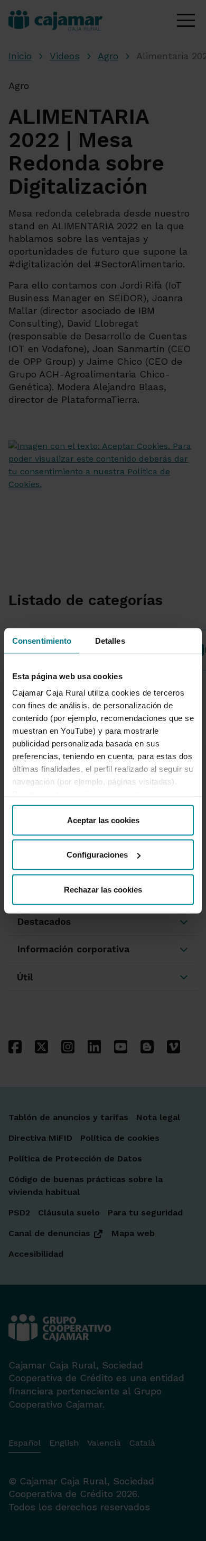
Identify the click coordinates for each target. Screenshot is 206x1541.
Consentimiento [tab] (41, 640)
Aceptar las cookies (103, 819)
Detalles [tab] (110, 640)
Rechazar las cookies (103, 889)
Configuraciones (97, 854)
